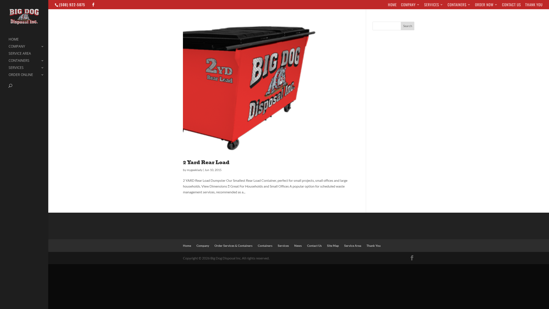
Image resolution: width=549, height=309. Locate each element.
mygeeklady (194, 170)
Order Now (484, 5)
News (298, 245)
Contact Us (511, 5)
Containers (457, 5)
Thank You (534, 5)
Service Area (20, 54)
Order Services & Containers (233, 245)
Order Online (21, 75)
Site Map (333, 245)
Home (392, 5)
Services (431, 5)
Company (408, 5)
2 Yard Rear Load (206, 162)
